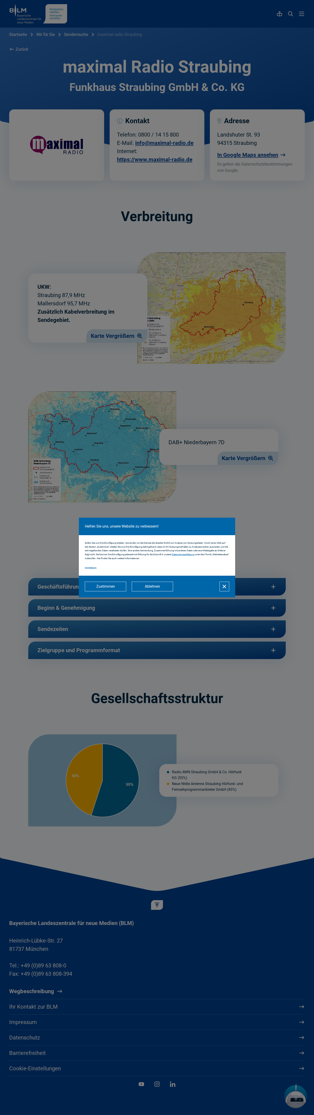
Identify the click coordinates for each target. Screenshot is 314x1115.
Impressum (91, 567)
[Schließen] (224, 586)
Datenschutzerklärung (183, 554)
